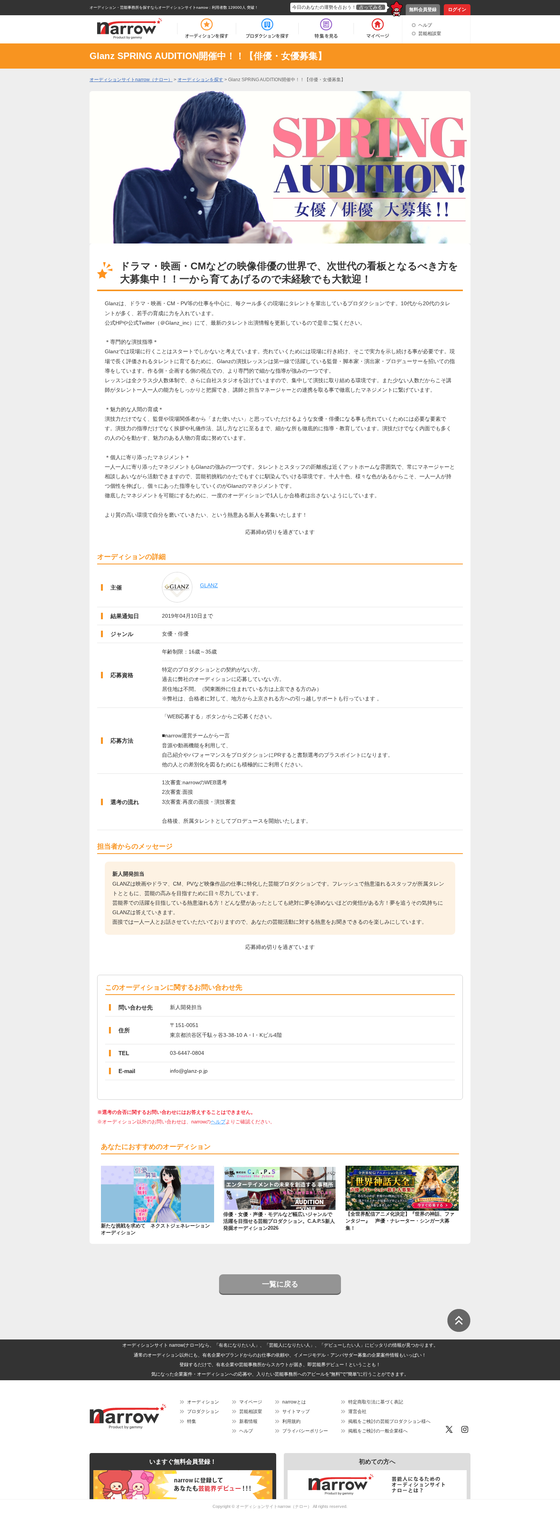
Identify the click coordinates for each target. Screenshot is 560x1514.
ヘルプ (425, 25)
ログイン (457, 9)
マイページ (250, 1402)
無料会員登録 (423, 9)
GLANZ (209, 585)
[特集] (326, 28)
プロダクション (203, 1411)
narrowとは (294, 1402)
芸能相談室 (429, 33)
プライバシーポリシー (305, 1431)
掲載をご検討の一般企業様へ (378, 1431)
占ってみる (370, 7)
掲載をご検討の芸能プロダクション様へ (389, 1421)
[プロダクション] (267, 28)
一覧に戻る (280, 1284)
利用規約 (291, 1421)
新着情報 (248, 1421)
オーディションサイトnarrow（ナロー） (274, 1506)
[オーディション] (206, 28)
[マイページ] (377, 28)
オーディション (203, 1402)
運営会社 (357, 1411)
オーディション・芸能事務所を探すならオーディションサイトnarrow (149, 7)
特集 (191, 1421)
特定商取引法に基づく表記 (375, 1402)
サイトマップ (296, 1411)
